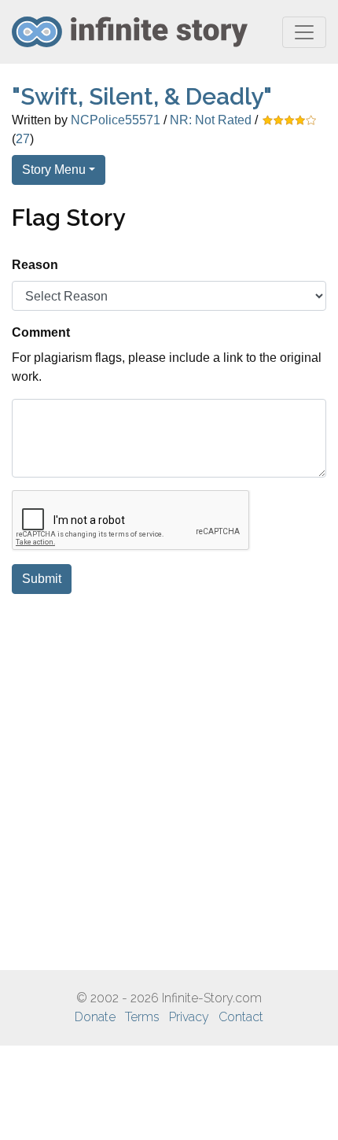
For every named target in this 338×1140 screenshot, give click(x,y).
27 (23, 139)
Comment (41, 332)
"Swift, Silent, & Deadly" (142, 96)
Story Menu (54, 169)
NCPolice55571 (115, 120)
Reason (35, 264)
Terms (142, 1016)
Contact (241, 1016)
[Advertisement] (169, 782)
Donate (95, 1016)
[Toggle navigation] (304, 32)
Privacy (189, 1016)
